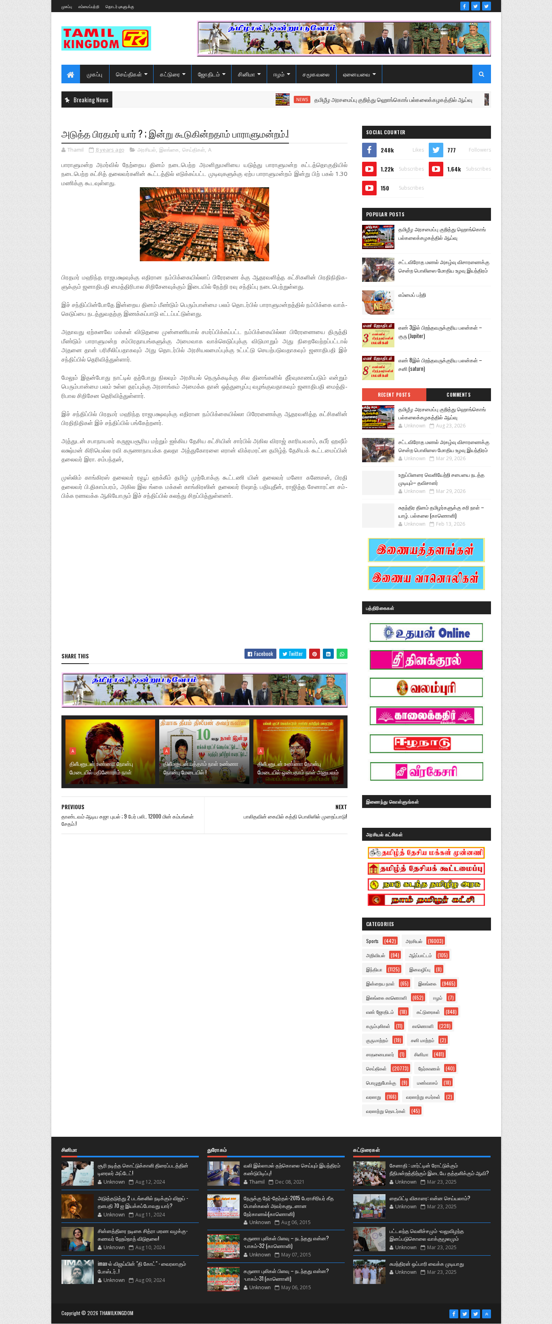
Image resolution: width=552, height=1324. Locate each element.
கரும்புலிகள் (378, 1025)
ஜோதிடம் (209, 74)
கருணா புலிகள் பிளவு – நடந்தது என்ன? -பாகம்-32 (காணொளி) (286, 1242)
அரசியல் (146, 149)
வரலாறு (373, 1096)
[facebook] (464, 6)
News (270, 99)
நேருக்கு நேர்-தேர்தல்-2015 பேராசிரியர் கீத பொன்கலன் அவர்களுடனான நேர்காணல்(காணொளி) (289, 1206)
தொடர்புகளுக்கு (119, 6)
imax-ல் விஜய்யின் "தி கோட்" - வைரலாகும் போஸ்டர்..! (142, 1267)
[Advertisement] (204, 584)
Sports (372, 940)
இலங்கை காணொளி (386, 997)
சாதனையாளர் (380, 1054)
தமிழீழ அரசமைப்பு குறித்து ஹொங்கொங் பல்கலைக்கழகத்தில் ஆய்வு (362, 99)
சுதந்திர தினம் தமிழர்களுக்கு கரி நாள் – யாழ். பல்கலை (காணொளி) (441, 511)
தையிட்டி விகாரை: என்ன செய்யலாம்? (430, 1198)
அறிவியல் (375, 955)
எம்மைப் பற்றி (412, 294)
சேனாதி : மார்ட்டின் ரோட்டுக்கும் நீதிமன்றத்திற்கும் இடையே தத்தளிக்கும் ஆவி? (439, 1169)
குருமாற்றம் (377, 1039)
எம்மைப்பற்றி (88, 6)
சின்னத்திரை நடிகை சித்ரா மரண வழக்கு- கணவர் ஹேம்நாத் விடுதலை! (143, 1235)
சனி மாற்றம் (422, 1039)
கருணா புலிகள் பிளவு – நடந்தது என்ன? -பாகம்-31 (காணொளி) (286, 1275)
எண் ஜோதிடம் (380, 1011)
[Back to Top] (486, 1313)
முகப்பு (66, 6)
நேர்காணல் (429, 1068)
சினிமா (246, 74)
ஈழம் (279, 74)
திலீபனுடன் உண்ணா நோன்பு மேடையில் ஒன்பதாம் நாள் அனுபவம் (298, 767)
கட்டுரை (170, 74)
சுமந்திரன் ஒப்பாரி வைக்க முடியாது (427, 1263)
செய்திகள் (129, 74)
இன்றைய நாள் (380, 983)
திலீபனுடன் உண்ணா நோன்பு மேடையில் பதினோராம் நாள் (101, 767)
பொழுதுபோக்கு (381, 1082)
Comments (458, 394)
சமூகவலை (316, 74)
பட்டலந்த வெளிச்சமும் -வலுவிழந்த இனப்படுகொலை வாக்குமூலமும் (427, 1235)
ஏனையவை (357, 74)
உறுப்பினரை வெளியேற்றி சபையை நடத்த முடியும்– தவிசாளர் (441, 478)
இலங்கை (169, 149)
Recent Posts (394, 394)
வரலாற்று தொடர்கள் (386, 1110)
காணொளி (423, 1025)
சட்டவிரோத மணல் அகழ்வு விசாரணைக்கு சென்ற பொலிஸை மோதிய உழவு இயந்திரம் (443, 266)
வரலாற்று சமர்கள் (423, 1096)
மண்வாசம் (427, 1082)
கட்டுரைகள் (428, 1011)
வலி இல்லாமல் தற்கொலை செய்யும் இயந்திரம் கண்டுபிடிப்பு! (292, 1169)
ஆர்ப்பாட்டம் (420, 955)
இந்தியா (374, 969)
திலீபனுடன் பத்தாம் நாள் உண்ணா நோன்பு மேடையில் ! (200, 767)
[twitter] (475, 6)
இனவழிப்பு (419, 969)
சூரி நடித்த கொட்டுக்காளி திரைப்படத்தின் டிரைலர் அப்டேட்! (143, 1169)
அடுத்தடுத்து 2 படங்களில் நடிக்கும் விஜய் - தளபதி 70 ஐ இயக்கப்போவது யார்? (143, 1202)
